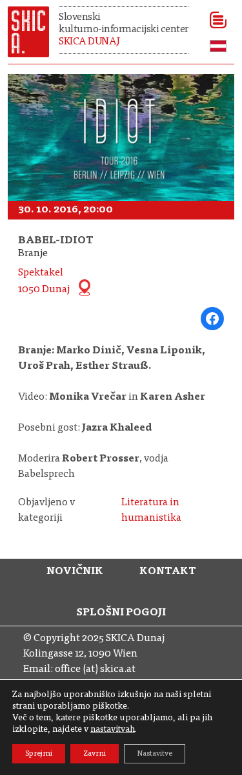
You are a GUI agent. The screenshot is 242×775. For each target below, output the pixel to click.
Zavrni (94, 754)
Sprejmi (38, 754)
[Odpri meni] (214, 20)
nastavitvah (112, 729)
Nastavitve (154, 754)
